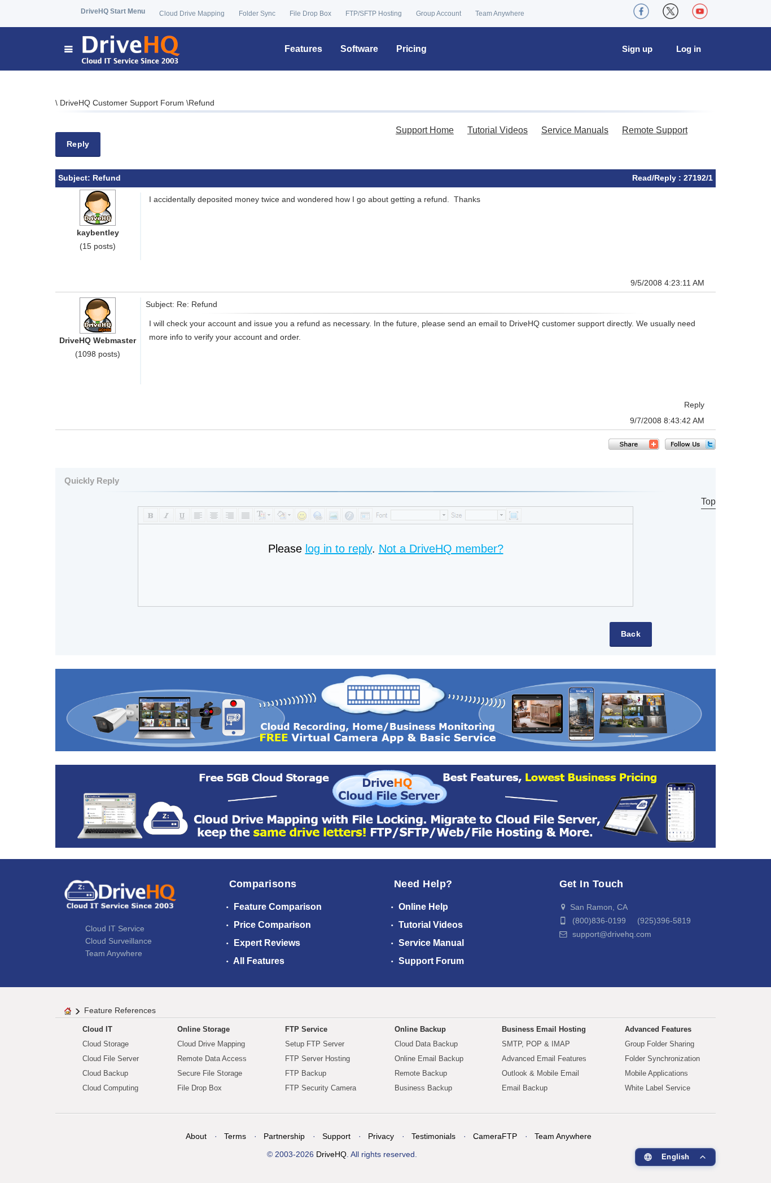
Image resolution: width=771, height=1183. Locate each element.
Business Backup (423, 1088)
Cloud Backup (105, 1073)
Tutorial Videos (497, 130)
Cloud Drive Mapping (192, 13)
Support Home (425, 130)
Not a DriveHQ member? (441, 548)
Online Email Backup (429, 1058)
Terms (235, 1136)
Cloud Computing (110, 1088)
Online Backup (420, 1029)
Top (708, 501)
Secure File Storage (209, 1073)
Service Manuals (574, 130)
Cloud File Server (110, 1058)
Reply (78, 143)
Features (303, 49)
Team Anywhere (499, 13)
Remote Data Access (212, 1058)
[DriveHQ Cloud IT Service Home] (122, 49)
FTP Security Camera (320, 1088)
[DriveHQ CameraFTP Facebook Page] (641, 11)
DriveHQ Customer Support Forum (123, 102)
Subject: (75, 177)
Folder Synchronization (662, 1058)
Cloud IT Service (114, 928)
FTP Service (306, 1029)
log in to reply (338, 548)
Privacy (381, 1136)
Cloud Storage (105, 1044)
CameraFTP (495, 1136)
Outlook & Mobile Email (540, 1073)
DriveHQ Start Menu (113, 11)
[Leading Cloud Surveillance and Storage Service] (385, 709)
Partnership (284, 1136)
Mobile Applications (656, 1073)
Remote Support (654, 130)
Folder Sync (257, 13)
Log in (688, 49)
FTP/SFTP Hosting (373, 13)
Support (336, 1136)
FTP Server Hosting (317, 1058)
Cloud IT (97, 1029)
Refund (201, 102)
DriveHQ (331, 1154)
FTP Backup (305, 1073)
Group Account (438, 13)
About (196, 1136)
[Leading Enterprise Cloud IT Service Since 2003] (385, 805)
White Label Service (657, 1088)
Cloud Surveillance (118, 940)
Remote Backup (421, 1073)
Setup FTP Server (314, 1044)
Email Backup (524, 1088)
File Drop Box (310, 13)
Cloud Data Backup (426, 1044)
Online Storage (203, 1029)
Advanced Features (658, 1029)
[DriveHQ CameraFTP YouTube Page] (699, 11)
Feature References (120, 1010)
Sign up (637, 49)
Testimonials (433, 1136)
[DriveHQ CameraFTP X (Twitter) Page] (670, 11)
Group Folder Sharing (659, 1044)
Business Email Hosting (544, 1029)
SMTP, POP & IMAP (536, 1044)
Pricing (411, 49)
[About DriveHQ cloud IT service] (120, 899)
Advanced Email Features (544, 1058)
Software (359, 49)
